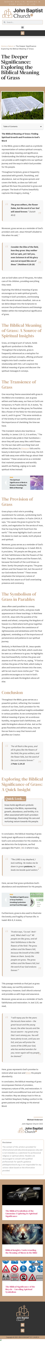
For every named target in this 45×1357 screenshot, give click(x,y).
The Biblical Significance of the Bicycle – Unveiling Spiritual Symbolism (20, 1289)
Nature (11, 46)
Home (3, 46)
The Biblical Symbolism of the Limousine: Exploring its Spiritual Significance (21, 1213)
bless (28, 1072)
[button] (22, 27)
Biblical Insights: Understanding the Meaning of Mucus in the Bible (21, 1251)
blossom (25, 448)
